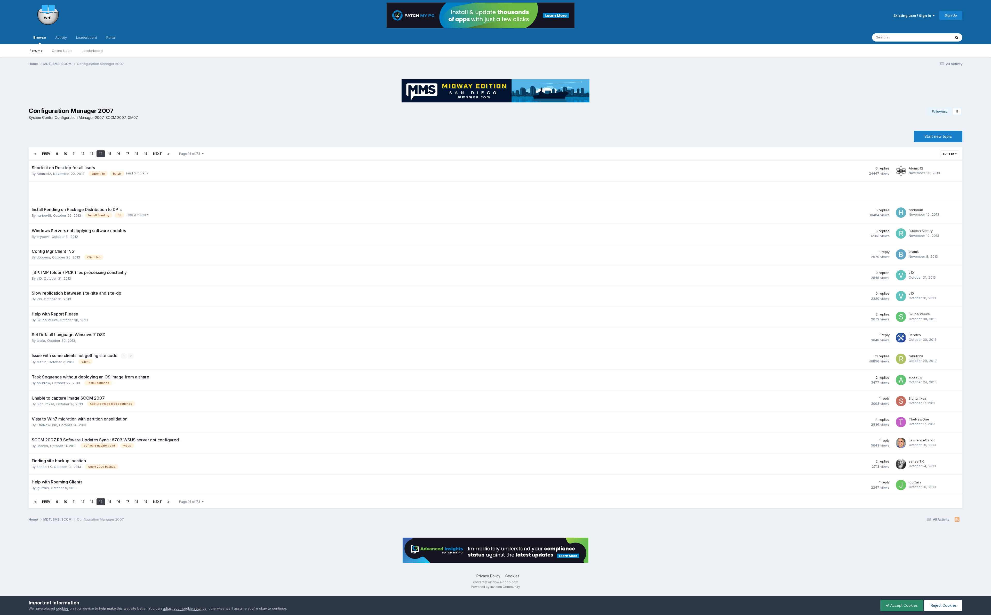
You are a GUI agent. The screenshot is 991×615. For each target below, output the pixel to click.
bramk (914, 251)
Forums (36, 50)
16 (118, 154)
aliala (41, 340)
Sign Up (951, 15)
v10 (39, 278)
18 (136, 154)
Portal (111, 37)
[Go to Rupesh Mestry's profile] (901, 233)
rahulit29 (916, 356)
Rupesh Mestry (921, 231)
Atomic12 (44, 174)
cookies (62, 608)
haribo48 (44, 215)
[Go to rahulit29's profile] (901, 359)
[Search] (956, 37)
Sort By (949, 153)
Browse (39, 37)
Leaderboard (92, 50)
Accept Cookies (903, 605)
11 (74, 154)
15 (109, 154)
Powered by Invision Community (495, 587)
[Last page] (168, 153)
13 (91, 154)
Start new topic (938, 136)
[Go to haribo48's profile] (901, 212)
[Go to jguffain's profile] (901, 485)
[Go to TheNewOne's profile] (901, 422)
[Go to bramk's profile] (901, 254)
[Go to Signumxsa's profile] (901, 401)
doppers (43, 257)
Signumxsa (45, 404)
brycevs (43, 236)
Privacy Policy (488, 576)
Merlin (41, 362)
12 (82, 154)
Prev (46, 154)
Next (157, 154)
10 (65, 154)
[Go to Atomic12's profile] (901, 171)
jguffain (43, 488)
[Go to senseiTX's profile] (901, 464)
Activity (61, 37)
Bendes (915, 335)
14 (100, 154)
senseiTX (44, 467)
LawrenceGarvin (922, 440)
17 (127, 154)
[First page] (35, 153)
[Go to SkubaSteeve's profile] (901, 317)
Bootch (42, 446)
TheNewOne (47, 425)
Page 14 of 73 (190, 154)
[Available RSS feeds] (957, 519)
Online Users (62, 50)
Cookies (512, 576)
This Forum (935, 37)
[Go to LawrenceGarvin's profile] (901, 443)
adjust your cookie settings (184, 608)
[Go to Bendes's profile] (901, 338)
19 (145, 154)
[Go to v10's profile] (901, 275)
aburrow (43, 383)
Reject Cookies (943, 605)
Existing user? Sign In (913, 15)
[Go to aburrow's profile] (901, 380)
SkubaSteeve (47, 320)
